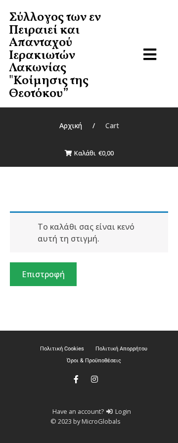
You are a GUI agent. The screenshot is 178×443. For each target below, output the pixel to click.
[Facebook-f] (76, 379)
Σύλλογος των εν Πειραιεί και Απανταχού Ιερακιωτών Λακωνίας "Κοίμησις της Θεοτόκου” (55, 55)
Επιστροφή (43, 274)
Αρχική (70, 125)
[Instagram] (94, 379)
